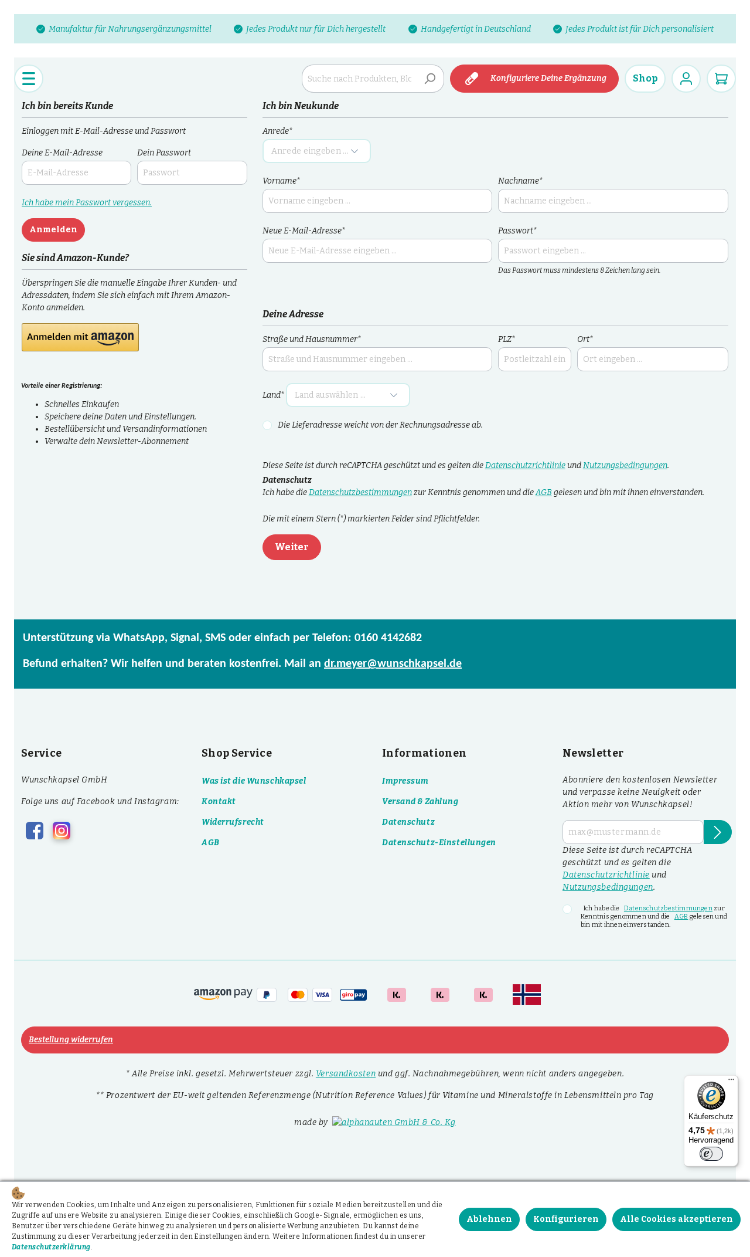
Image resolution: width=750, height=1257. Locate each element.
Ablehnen (489, 1219)
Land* (273, 395)
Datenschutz (408, 822)
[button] (80, 337)
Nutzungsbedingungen (625, 465)
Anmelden (53, 230)
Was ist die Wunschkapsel (254, 781)
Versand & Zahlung (420, 802)
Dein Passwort (164, 153)
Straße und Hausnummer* (311, 339)
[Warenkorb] (721, 79)
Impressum (405, 781)
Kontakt (219, 802)
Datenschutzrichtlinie (525, 465)
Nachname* (520, 181)
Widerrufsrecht (233, 822)
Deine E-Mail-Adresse (62, 153)
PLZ (506, 339)
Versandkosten (346, 1074)
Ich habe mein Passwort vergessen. (87, 203)
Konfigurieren (566, 1219)
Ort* (585, 339)
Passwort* (517, 231)
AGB (544, 492)
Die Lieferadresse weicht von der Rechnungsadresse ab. (380, 425)
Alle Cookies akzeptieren (676, 1219)
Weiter (292, 547)
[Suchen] (430, 79)
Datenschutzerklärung (51, 1247)
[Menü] (28, 79)
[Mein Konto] (686, 79)
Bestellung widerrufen (71, 1040)
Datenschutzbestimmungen (360, 492)
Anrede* (277, 131)
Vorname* (281, 181)
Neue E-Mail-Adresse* (303, 231)
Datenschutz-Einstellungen (439, 843)
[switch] (711, 1154)
